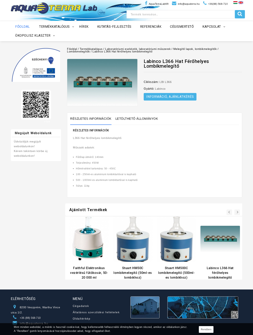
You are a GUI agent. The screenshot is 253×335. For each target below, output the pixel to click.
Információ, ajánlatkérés (170, 97)
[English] (241, 2)
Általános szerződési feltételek (96, 312)
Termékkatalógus (91, 48)
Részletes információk (90, 118)
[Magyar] (235, 2)
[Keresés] (240, 14)
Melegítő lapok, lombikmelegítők (195, 48)
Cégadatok (81, 305)
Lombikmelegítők (78, 51)
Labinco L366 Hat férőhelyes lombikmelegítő (122, 51)
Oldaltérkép (82, 318)
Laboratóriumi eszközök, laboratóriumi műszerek (138, 48)
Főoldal (72, 48)
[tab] (92, 119)
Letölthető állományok (136, 118)
